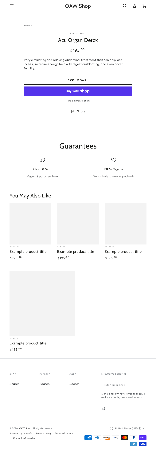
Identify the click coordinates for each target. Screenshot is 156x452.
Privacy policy (43, 433)
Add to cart (78, 79)
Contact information (24, 438)
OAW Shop (25, 428)
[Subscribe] (144, 384)
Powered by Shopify (21, 433)
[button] (125, 6)
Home (27, 25)
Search (15, 384)
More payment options (78, 100)
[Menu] (12, 6)
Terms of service (64, 433)
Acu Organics (78, 33)
